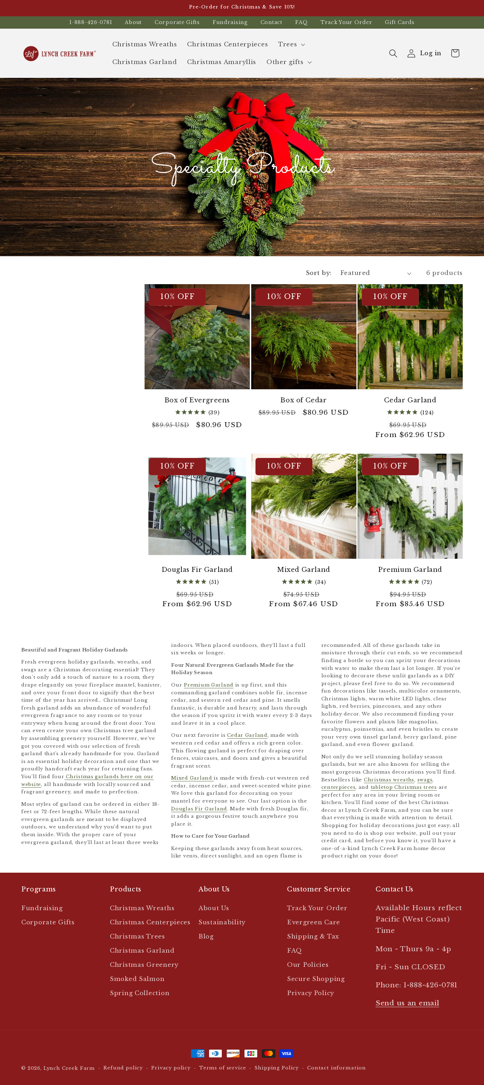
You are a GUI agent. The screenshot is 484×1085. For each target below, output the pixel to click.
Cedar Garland (410, 400)
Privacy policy (171, 1068)
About (133, 22)
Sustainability (222, 922)
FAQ (301, 22)
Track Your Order (346, 22)
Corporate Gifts (177, 22)
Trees (287, 44)
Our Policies (308, 965)
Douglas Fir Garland (197, 570)
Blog (206, 936)
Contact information (336, 1068)
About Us (213, 908)
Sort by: (319, 273)
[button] (291, 44)
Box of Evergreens (197, 400)
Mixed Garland (303, 570)
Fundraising (230, 22)
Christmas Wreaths (142, 908)
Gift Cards (399, 22)
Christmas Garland (142, 950)
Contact (271, 22)
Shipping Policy (276, 1068)
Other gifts (285, 62)
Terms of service (222, 1068)
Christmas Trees (137, 936)
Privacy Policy (310, 993)
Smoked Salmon (137, 979)
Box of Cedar (303, 400)
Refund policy (123, 1068)
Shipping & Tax (313, 936)
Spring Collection (139, 993)
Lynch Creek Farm (69, 1068)
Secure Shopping (316, 979)
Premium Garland (410, 570)
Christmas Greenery (144, 965)
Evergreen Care (313, 922)
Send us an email (407, 1003)
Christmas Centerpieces (150, 922)
